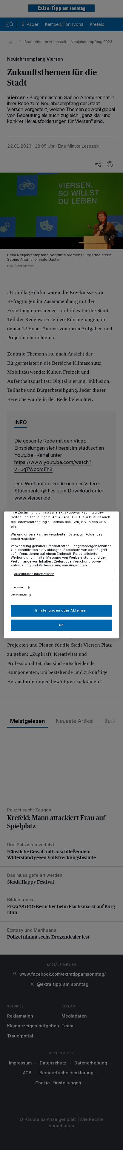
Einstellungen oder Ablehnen (61, 611)
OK (61, 625)
